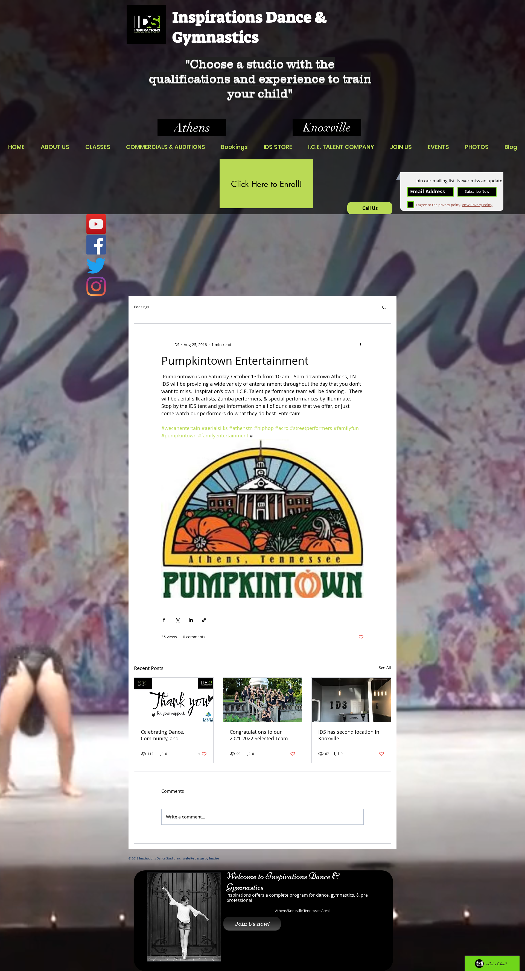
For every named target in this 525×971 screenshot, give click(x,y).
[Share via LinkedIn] (190, 619)
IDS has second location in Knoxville (348, 735)
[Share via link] (204, 619)
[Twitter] (96, 265)
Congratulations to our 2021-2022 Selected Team (259, 735)
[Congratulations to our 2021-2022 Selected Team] (262, 700)
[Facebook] (96, 245)
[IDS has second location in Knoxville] (351, 700)
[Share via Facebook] (164, 619)
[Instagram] (96, 286)
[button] (384, 307)
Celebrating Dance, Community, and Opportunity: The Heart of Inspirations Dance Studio (170, 735)
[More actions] (360, 344)
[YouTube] (96, 224)
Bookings (141, 307)
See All (385, 667)
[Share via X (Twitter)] (177, 619)
